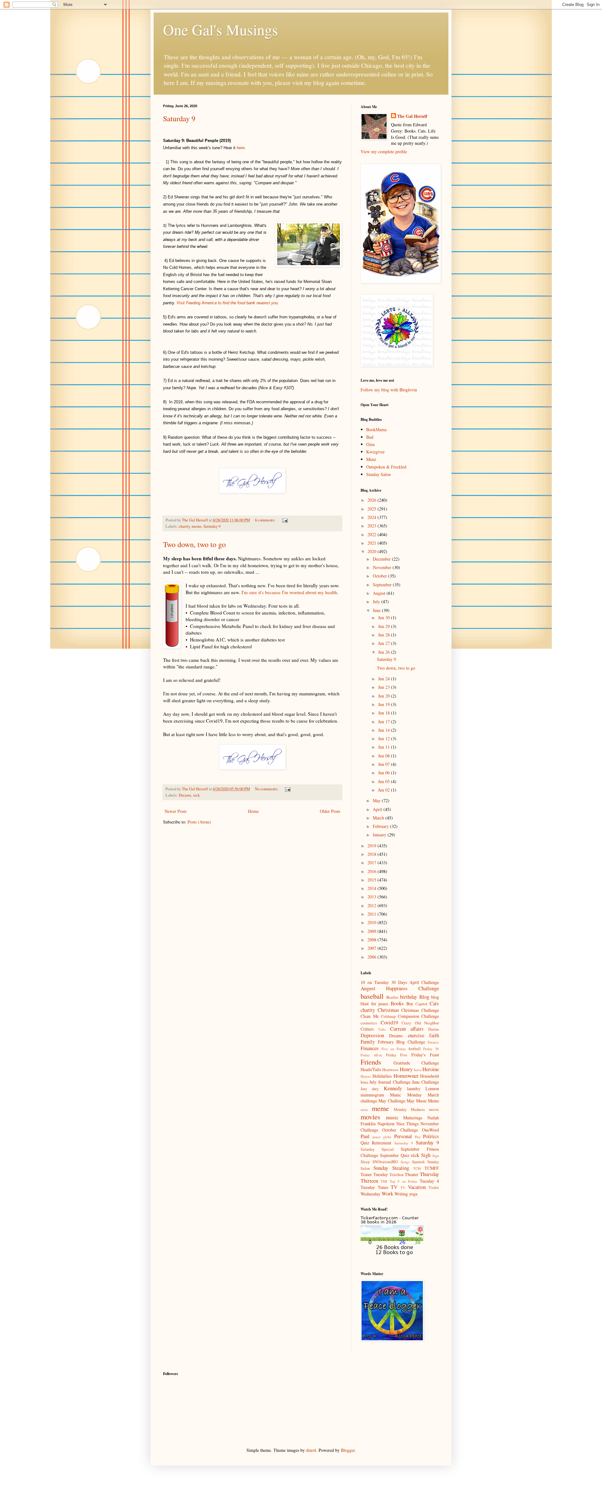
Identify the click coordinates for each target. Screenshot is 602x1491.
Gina (370, 444)
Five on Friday (394, 1048)
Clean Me (370, 1016)
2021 (372, 543)
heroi (417, 1069)
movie (434, 1109)
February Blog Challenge (401, 1042)
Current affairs (407, 1028)
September (383, 585)
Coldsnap (388, 1016)
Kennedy (393, 1088)
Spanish (418, 1161)
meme (197, 526)
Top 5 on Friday (403, 1181)
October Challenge (400, 1130)
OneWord (430, 1130)
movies (370, 1116)
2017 (372, 863)
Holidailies (382, 1076)
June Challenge (425, 1082)
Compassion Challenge (418, 1016)
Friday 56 (431, 1048)
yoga (413, 1194)
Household (429, 1076)
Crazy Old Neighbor (420, 1023)
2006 (372, 957)
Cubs (382, 1029)
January (380, 835)
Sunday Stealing (391, 1167)
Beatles (392, 997)
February (381, 826)
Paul (365, 1136)
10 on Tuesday (375, 982)
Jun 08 (384, 756)
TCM (417, 1168)
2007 (372, 948)
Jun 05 (384, 781)
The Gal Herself (412, 116)
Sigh (425, 1155)
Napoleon (386, 1124)
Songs (405, 1161)
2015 (372, 880)
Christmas (388, 1009)
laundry (413, 1088)
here (241, 147)
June (377, 610)
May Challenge (391, 1101)
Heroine (430, 1069)
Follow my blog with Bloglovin (389, 390)
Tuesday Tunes (374, 1187)
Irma (364, 1082)
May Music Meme (423, 1101)
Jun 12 (384, 738)
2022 (372, 534)
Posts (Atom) (199, 822)
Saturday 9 (179, 118)
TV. (403, 1187)
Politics (431, 1136)
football (415, 1048)
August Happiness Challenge (400, 988)
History (366, 1076)
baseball (372, 996)
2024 (372, 517)
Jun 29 (384, 626)
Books (397, 1003)
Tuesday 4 (429, 1181)
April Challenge (424, 982)
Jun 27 (384, 643)
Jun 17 (384, 722)
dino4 (311, 1450)
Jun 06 (384, 773)
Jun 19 (384, 704)
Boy (409, 1004)
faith (434, 1035)
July (377, 601)
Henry (406, 1069)
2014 (372, 888)
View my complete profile (384, 151)
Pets (417, 1136)
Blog (424, 996)
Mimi (371, 459)
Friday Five (397, 1055)
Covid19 (389, 1022)
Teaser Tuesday (374, 1174)
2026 (372, 500)
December (382, 559)
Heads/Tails (371, 1069)
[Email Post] (284, 520)
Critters (367, 1029)
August (380, 593)
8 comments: (266, 520)
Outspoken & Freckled (386, 467)
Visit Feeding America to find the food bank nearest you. (228, 303)
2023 (372, 526)
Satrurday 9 (403, 1143)
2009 (372, 931)
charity (184, 526)
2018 (372, 854)
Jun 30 (384, 617)
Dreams (185, 795)
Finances (370, 1048)
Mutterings (412, 1118)
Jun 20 (384, 696)
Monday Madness (409, 1109)
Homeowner (406, 1075)
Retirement (381, 1143)
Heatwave (390, 1069)
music (392, 1117)
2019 (372, 846)
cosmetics (369, 1023)
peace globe (381, 1136)
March (379, 818)
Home (253, 811)
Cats (434, 1003)
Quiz (365, 1143)
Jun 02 (384, 790)
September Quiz (394, 1155)
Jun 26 (384, 652)
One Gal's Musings (220, 29)
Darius (433, 1029)
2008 (372, 940)
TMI (384, 1181)
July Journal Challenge (389, 1082)
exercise (416, 1035)
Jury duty (370, 1088)
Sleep (365, 1161)
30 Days (399, 982)
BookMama (376, 429)
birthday (408, 996)
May (377, 800)
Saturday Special (377, 1149)
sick (196, 795)
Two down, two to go (194, 544)
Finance (433, 1042)
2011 (372, 914)
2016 (372, 871)
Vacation (417, 1186)
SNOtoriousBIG (385, 1161)
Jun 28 (384, 635)
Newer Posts (176, 811)
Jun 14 (384, 730)
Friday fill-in (371, 1055)
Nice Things (407, 1124)
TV (394, 1186)
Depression (372, 1035)
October (380, 576)
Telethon (396, 1174)
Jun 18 (384, 713)
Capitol (421, 1004)
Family (368, 1041)
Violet (434, 1187)
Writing (401, 1194)
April (378, 809)
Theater (411, 1174)
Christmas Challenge (420, 1010)
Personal (403, 1136)
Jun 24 (384, 679)
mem (364, 1109)
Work (387, 1193)
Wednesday (370, 1194)
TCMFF (432, 1168)
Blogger (348, 1450)
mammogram (372, 1095)
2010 (372, 922)
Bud (369, 437)
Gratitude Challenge (416, 1063)
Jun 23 (384, 687)
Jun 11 (384, 747)
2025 (372, 509)
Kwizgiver (375, 452)
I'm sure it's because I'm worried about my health (289, 592)
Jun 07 (384, 764)
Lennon (432, 1088)
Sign (435, 1155)
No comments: (267, 789)
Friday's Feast (425, 1055)
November (383, 567)
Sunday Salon (378, 474)
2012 (372, 905)
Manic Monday (405, 1095)
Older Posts (330, 811)
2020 (372, 551)
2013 (372, 897)
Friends (371, 1061)
